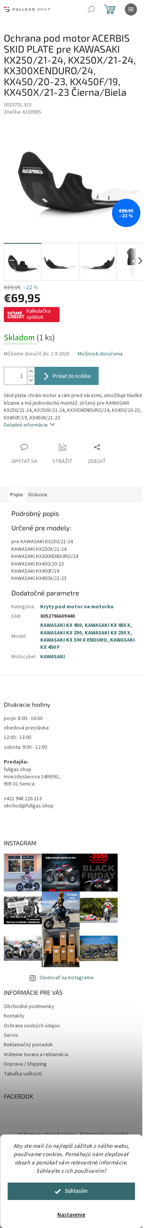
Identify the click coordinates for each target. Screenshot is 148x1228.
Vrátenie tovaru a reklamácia (36, 1054)
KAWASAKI (52, 657)
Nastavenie (71, 1215)
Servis (11, 1035)
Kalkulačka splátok (38, 314)
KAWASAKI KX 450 (61, 625)
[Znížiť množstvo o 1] (31, 380)
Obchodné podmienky (29, 1006)
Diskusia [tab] (37, 495)
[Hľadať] (91, 9)
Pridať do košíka (72, 375)
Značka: (22, 112)
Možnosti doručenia (100, 354)
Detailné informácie (26, 425)
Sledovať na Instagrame (66, 978)
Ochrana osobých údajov (32, 1026)
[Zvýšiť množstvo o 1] (31, 371)
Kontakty (14, 1016)
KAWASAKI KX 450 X (107, 625)
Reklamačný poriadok (28, 1045)
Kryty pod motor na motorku (76, 607)
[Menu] (131, 9)
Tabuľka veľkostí (23, 1074)
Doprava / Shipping (25, 1064)
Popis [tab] (16, 495)
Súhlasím (76, 1191)
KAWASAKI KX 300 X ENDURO (73, 640)
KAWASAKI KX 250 (61, 633)
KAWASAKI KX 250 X (107, 633)
